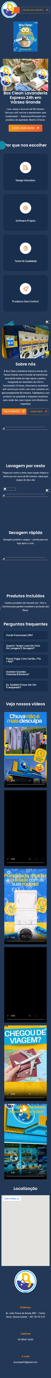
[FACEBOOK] (22, 1369)
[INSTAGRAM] (28, 1369)
